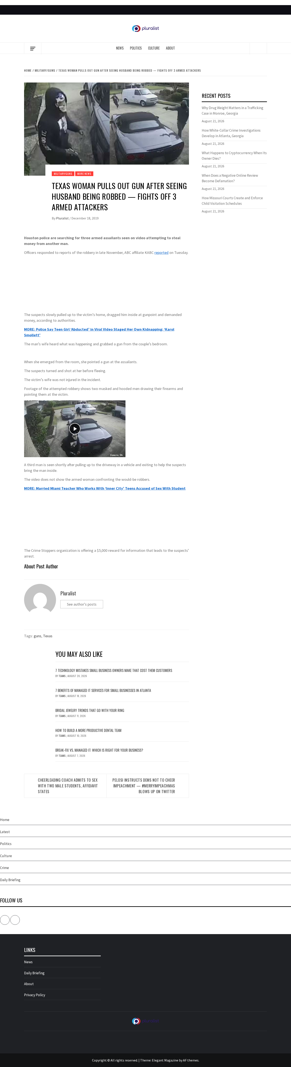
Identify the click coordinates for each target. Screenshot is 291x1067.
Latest (5, 831)
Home (4, 819)
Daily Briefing (10, 880)
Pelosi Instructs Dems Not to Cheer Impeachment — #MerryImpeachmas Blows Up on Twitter (143, 785)
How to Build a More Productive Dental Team (88, 730)
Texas (47, 635)
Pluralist (62, 218)
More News (84, 173)
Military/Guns (63, 173)
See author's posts (82, 604)
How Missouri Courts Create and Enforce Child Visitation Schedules (232, 201)
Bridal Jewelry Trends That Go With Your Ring (89, 710)
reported (161, 252)
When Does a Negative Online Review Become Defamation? (230, 178)
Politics (136, 48)
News (120, 48)
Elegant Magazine (165, 1060)
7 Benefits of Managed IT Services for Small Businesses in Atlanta (103, 690)
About (170, 48)
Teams (62, 676)
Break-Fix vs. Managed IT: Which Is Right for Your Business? (99, 750)
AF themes (191, 1060)
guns (37, 635)
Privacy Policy (34, 995)
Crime (4, 867)
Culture (154, 48)
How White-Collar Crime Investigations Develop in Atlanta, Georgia (231, 133)
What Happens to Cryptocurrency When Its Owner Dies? (234, 156)
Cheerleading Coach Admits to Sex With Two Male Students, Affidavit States (68, 785)
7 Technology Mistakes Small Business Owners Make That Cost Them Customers (113, 670)
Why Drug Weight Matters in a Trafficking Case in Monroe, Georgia (232, 110)
